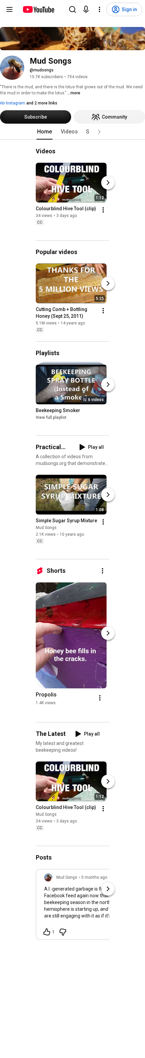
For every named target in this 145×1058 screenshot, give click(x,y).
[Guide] (9, 9)
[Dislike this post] (62, 932)
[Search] (72, 9)
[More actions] (103, 210)
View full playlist (51, 417)
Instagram (15, 103)
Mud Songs (46, 527)
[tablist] (72, 132)
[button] (99, 132)
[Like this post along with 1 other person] (46, 932)
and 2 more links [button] (41, 103)
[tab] (44, 132)
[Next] (108, 182)
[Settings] (99, 9)
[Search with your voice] (86, 9)
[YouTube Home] (38, 9)
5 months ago (94, 877)
